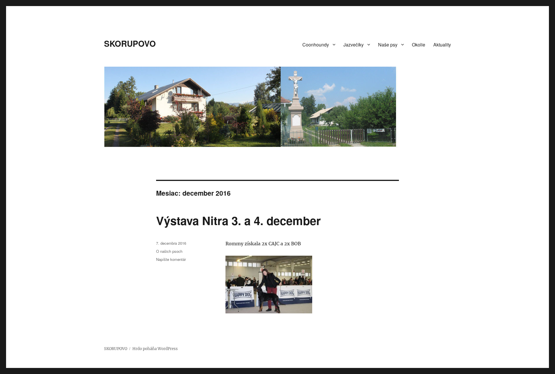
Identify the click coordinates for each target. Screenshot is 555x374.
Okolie (418, 44)
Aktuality (442, 44)
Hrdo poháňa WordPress (155, 348)
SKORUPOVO (130, 43)
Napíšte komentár (171, 259)
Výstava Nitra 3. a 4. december (238, 220)
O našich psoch (169, 251)
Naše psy (387, 44)
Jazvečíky (353, 44)
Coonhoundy (315, 44)
